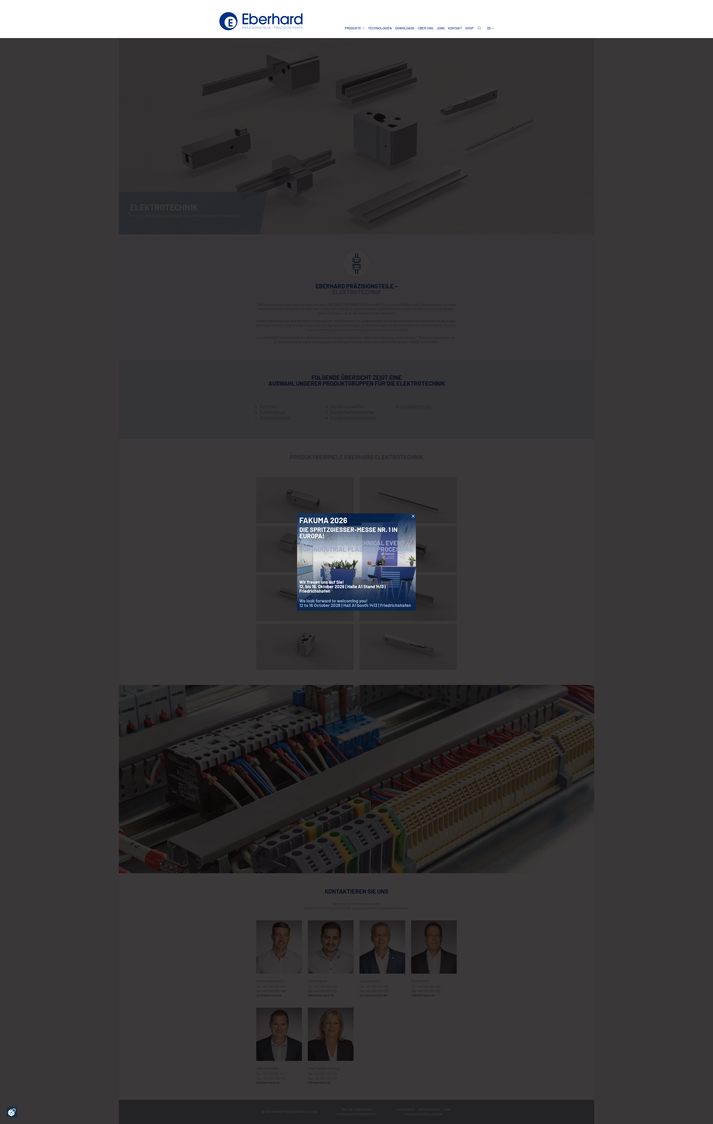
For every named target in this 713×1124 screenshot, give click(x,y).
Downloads (404, 28)
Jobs (441, 28)
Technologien (380, 28)
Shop (469, 28)
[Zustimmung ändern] (11, 1112)
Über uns (425, 28)
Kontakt (455, 28)
